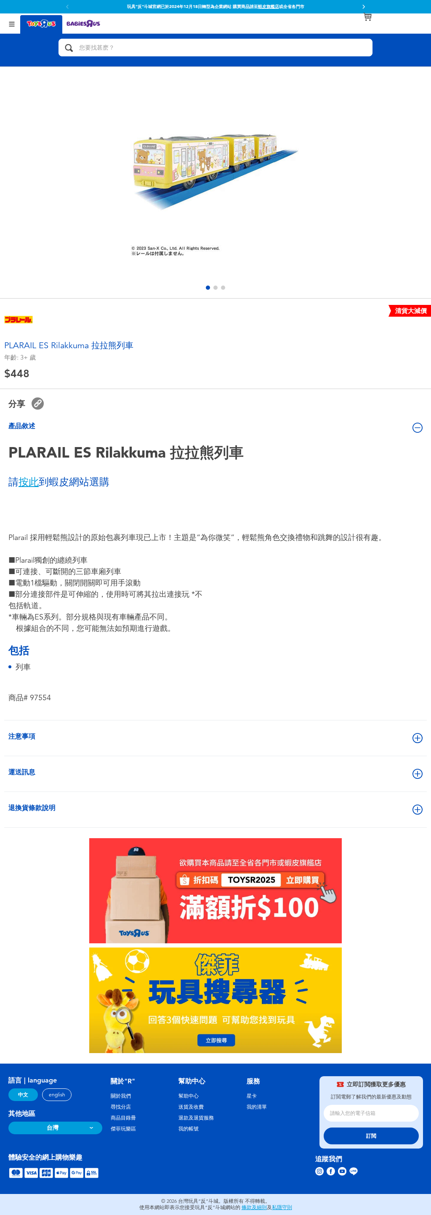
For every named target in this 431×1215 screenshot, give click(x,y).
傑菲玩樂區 (123, 1129)
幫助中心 (188, 1096)
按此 (29, 482)
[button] (363, 6)
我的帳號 (188, 1129)
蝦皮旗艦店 (268, 6)
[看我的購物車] (367, 17)
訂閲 (371, 1136)
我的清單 (257, 1107)
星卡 (252, 1096)
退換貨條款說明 (32, 808)
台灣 (53, 1127)
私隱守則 (282, 1207)
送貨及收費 (191, 1107)
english (57, 1095)
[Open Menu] (12, 23)
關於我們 (121, 1096)
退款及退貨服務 (196, 1118)
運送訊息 (21, 772)
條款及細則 (254, 1207)
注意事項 (21, 736)
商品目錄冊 (123, 1118)
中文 (23, 1095)
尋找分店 (121, 1107)
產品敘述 (21, 426)
